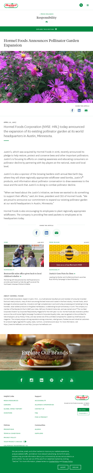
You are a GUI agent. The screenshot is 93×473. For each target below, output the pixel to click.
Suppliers (39, 433)
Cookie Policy (54, 461)
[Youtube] (72, 380)
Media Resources (11, 400)
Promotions (9, 429)
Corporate (82, 413)
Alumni (38, 429)
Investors (8, 413)
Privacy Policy (10, 437)
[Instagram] (31, 380)
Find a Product (41, 417)
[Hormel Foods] (11, 5)
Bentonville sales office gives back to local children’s (23, 274)
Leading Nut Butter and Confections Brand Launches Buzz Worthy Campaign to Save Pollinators (67, 278)
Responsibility (9, 270)
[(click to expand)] (87, 5)
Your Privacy (13, 441)
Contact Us (39, 409)
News (6, 242)
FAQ (36, 413)
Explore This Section (45, 29)
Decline (75, 467)
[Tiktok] (62, 380)
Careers (7, 404)
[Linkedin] (79, 110)
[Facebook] (72, 110)
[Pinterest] (51, 380)
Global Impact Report (13, 409)
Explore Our (45, 352)
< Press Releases (46, 14)
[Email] (86, 110)
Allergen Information (44, 404)
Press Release (54, 242)
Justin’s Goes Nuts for (61, 273)
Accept (63, 467)
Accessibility (40, 400)
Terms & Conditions (12, 433)
